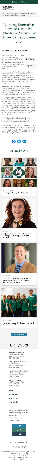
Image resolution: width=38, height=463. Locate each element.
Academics (14, 394)
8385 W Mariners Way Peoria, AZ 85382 (16, 383)
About (11, 390)
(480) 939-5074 (14, 386)
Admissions (14, 398)
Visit (19, 426)
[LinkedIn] (24, 141)
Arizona (23, 2)
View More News (19, 334)
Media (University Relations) (19, 413)
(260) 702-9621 (14, 367)
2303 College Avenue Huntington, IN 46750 (16, 355)
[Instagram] (16, 447)
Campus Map (13, 418)
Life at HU (13, 402)
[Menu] (34, 8)
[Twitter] (19, 141)
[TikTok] (25, 447)
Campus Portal (14, 420)
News (8, 14)
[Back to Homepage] (19, 345)
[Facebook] (14, 141)
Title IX (21, 459)
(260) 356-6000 (14, 358)
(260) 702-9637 (14, 376)
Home (3, 14)
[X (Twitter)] (19, 447)
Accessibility (15, 454)
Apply (19, 430)
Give (19, 434)
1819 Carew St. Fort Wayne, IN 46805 (16, 364)
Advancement (14, 415)
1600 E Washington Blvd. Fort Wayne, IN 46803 (17, 374)
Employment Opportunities (18, 410)
